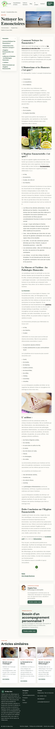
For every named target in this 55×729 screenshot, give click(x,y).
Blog (31, 3)
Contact (42, 3)
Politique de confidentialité (36, 726)
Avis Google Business (28, 576)
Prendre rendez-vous (35, 602)
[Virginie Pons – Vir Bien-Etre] (3, 3)
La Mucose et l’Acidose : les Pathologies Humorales (9, 58)
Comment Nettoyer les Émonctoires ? (9, 42)
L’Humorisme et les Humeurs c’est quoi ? (8, 46)
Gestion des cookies (49, 726)
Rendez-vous (50, 3)
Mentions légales (24, 726)
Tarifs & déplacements (29, 695)
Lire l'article (6, 679)
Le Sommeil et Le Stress (26, 662)
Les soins (25, 693)
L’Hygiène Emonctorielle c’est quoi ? (8, 51)
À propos (36, 3)
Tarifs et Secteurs (25, 3)
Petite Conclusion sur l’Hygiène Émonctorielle (9, 66)
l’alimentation (37, 539)
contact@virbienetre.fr (43, 702)
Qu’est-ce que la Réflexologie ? (44, 662)
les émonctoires (45, 166)
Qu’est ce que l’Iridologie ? (7, 662)
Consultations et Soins (16, 3)
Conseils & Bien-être (12, 12)
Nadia (23, 573)
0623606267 (41, 699)
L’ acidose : (6, 62)
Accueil (9, 3)
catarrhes (48, 304)
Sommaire (5, 38)
